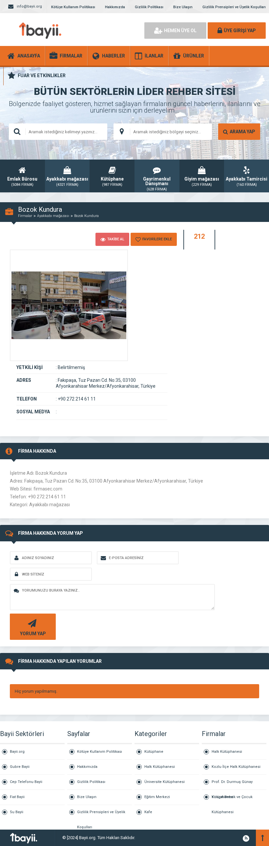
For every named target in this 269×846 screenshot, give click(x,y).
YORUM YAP (33, 633)
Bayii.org (17, 751)
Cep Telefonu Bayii (26, 782)
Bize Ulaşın (183, 7)
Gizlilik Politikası (149, 7)
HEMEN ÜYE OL (180, 30)
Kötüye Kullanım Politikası (73, 7)
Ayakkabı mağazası (53, 216)
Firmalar (25, 216)
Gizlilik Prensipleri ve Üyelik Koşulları (234, 7)
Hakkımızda (115, 7)
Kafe (148, 812)
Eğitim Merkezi (157, 797)
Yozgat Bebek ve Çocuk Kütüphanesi (232, 800)
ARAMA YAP (242, 131)
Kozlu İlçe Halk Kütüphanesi (236, 767)
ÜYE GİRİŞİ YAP (240, 30)
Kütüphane (153, 751)
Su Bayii (16, 812)
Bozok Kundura (86, 216)
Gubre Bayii (20, 767)
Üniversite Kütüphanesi (164, 782)
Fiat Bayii (17, 797)
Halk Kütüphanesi (159, 767)
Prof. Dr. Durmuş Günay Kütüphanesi (232, 785)
